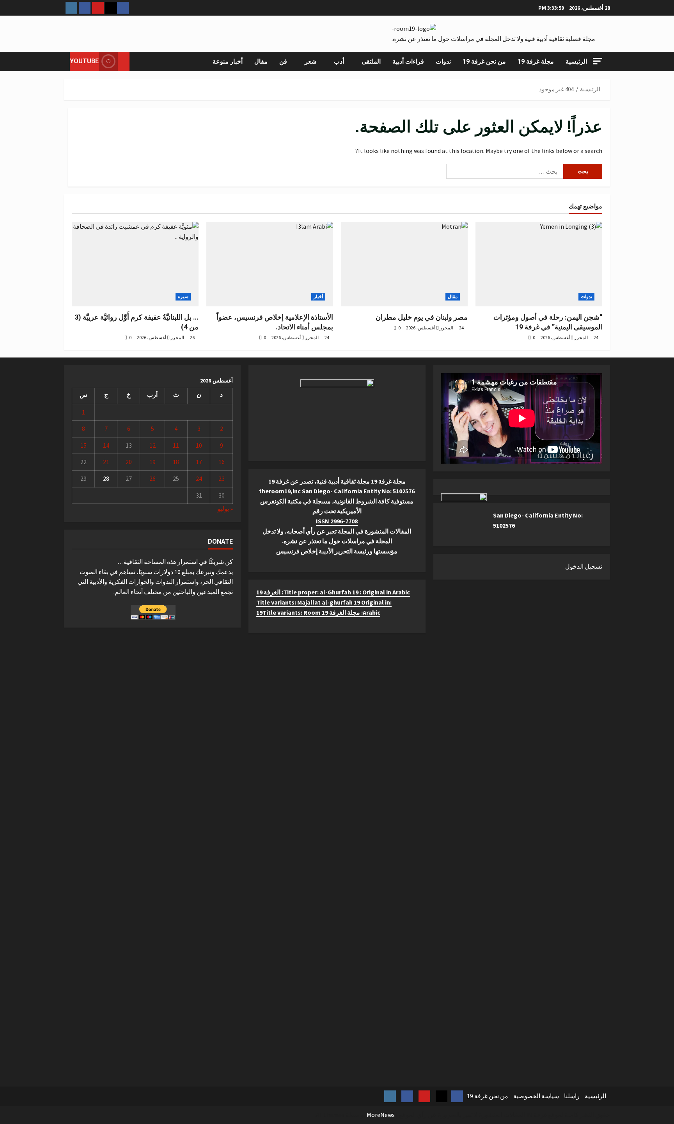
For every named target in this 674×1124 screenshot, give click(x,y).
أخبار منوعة (228, 61)
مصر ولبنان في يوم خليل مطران (422, 317)
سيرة (183, 296)
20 (129, 462)
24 (199, 478)
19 (152, 462)
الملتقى (371, 61)
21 (106, 462)
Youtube (84, 61)
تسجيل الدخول (583, 566)
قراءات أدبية (408, 61)
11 (176, 445)
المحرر (177, 337)
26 (152, 478)
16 (221, 462)
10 (199, 445)
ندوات (443, 61)
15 (83, 445)
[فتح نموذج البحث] (137, 61)
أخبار (318, 296)
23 (221, 478)
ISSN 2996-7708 (337, 521)
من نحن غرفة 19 (484, 61)
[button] (597, 61)
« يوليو (225, 508)
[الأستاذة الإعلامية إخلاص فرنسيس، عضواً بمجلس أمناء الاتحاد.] (269, 264)
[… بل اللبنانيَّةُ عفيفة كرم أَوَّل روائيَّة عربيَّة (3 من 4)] (135, 264)
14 (106, 445)
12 (152, 445)
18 (176, 462)
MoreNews (381, 1115)
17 (199, 462)
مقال (261, 61)
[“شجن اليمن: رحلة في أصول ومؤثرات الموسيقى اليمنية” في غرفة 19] (538, 264)
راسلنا (572, 1096)
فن (283, 61)
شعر (310, 61)
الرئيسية (576, 61)
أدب (339, 61)
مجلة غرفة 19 (536, 61)
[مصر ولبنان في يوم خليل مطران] (404, 264)
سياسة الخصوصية (536, 1096)
